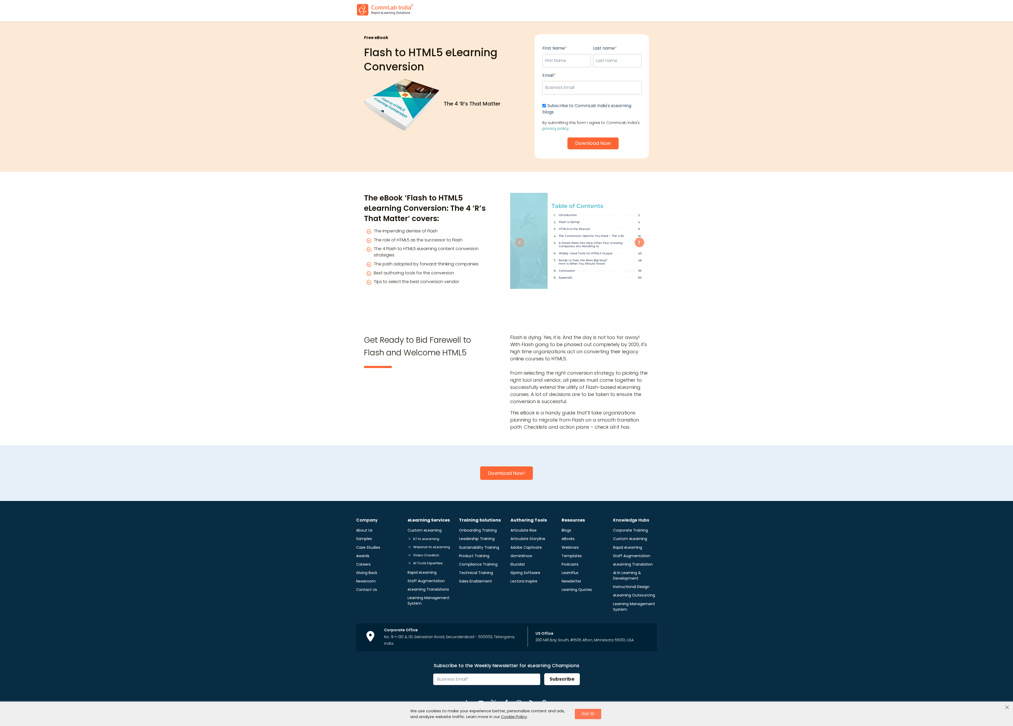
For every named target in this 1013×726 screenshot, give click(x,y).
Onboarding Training (478, 530)
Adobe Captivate (526, 547)
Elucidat (517, 564)
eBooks (568, 538)
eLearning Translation (633, 564)
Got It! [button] (588, 714)
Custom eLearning (425, 530)
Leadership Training (477, 538)
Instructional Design (631, 586)
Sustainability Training (479, 547)
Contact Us (366, 589)
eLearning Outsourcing (634, 595)
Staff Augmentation (426, 581)
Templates (572, 555)
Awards (362, 555)
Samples (364, 538)
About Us (364, 530)
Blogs (566, 530)
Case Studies (368, 547)
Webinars (570, 547)
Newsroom (366, 581)
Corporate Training (630, 530)
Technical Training (476, 572)
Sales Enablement (475, 581)
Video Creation (426, 555)
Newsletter (571, 581)
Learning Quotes (577, 589)
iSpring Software (525, 572)
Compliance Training (478, 564)
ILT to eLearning (426, 538)
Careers (363, 564)
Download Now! (506, 473)
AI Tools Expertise (428, 563)
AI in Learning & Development (627, 575)
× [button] (1007, 707)
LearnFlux (570, 572)
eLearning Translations (428, 589)
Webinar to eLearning (431, 547)
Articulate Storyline (527, 538)
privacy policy (555, 128)
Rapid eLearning (422, 572)
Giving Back (366, 572)
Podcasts (570, 564)
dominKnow (521, 555)
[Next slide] (639, 242)
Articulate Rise (523, 530)
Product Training (474, 555)
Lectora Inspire (523, 581)
